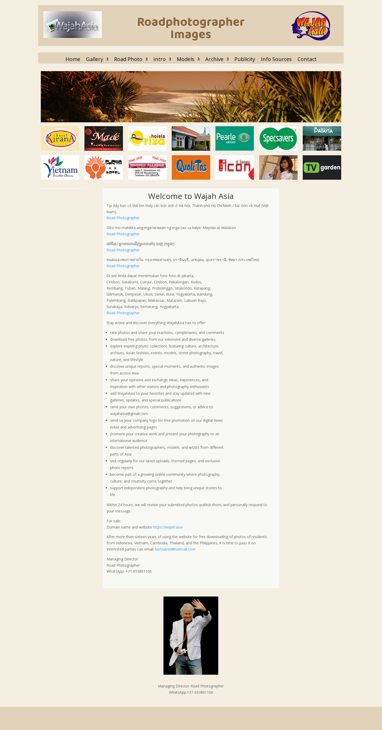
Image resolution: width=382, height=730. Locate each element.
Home (72, 59)
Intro (159, 59)
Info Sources (276, 59)
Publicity (244, 59)
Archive (214, 59)
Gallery (94, 59)
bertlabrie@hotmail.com (175, 549)
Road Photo (128, 59)
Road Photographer (123, 217)
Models (185, 59)
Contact (307, 59)
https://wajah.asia (168, 527)
